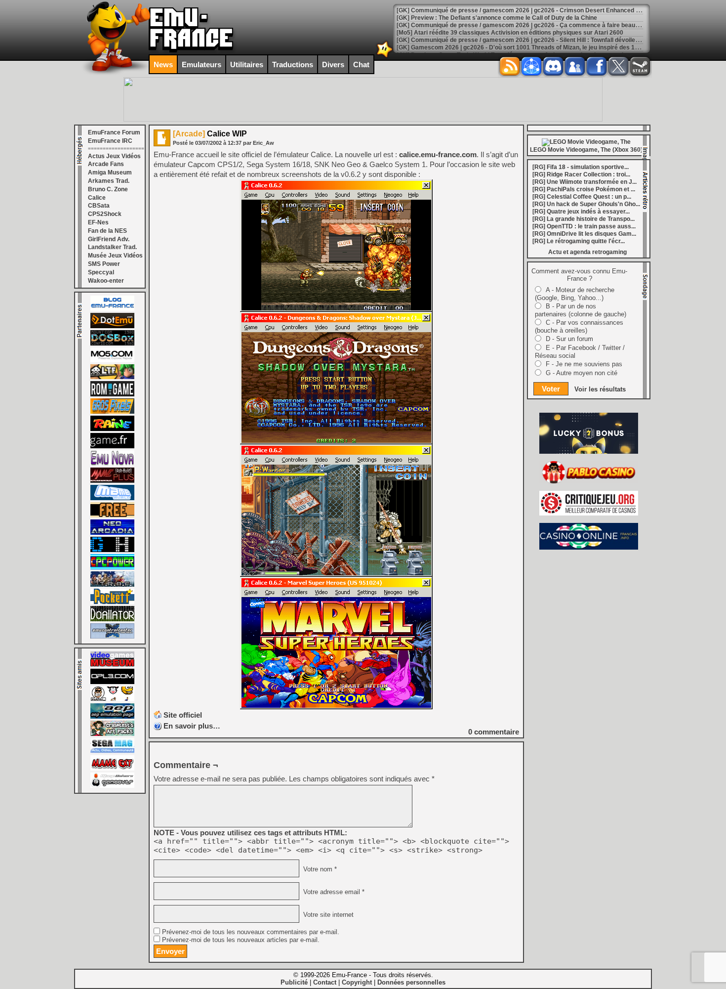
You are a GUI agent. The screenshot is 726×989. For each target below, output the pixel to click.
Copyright (357, 982)
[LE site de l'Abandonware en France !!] (112, 377)
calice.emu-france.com (438, 154)
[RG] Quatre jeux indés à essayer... (581, 211)
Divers (333, 64)
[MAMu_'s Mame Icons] (112, 699)
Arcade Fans (106, 164)
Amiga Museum (110, 172)
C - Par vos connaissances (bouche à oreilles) (579, 326)
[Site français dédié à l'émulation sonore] (112, 682)
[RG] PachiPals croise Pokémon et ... (583, 189)
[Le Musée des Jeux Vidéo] (112, 664)
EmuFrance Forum (114, 132)
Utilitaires (246, 64)
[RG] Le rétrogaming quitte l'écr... (578, 241)
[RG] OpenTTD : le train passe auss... (584, 226)
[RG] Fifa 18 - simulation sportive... (580, 167)
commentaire (493, 732)
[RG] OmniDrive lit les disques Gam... (584, 233)
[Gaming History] (112, 550)
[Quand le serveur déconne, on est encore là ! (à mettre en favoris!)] (112, 308)
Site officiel (182, 715)
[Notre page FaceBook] (596, 66)
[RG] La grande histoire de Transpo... (583, 218)
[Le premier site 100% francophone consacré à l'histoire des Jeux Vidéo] (112, 411)
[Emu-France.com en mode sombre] (385, 56)
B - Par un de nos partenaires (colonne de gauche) (580, 310)
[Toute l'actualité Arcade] (112, 532)
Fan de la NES (107, 230)
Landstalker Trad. (112, 247)
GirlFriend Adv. (108, 239)
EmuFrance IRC (110, 140)
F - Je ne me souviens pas (584, 364)
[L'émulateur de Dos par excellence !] (112, 343)
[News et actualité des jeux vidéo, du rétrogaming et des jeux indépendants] (112, 394)
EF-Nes (98, 222)
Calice (97, 197)
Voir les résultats (600, 389)
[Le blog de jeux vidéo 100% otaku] (112, 446)
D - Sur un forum (569, 339)
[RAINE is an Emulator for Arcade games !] (112, 429)
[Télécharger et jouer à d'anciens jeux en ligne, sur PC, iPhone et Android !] (112, 326)
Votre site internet (327, 914)
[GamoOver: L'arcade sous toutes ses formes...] (112, 785)
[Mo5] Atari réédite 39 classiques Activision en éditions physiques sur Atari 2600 (510, 32)
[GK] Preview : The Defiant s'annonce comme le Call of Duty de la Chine (497, 17)
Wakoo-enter (106, 280)
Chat (361, 64)
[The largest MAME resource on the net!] (112, 498)
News (163, 64)
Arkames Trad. (108, 180)
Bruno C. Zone (108, 189)
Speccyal (101, 272)
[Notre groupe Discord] (553, 66)
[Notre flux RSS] (510, 66)
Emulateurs (201, 64)
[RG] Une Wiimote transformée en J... (584, 181)
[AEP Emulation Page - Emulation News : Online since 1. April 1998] (112, 716)
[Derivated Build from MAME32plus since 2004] (112, 480)
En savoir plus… (191, 726)
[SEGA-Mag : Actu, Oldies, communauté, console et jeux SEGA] (112, 751)
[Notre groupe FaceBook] (575, 66)
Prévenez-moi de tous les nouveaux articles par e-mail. (241, 940)
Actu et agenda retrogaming (587, 252)
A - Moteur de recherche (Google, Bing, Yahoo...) (574, 293)
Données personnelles (411, 982)
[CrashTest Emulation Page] (112, 734)
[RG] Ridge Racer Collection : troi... (581, 174)
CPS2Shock (104, 214)
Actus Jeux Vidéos (114, 156)
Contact (324, 982)
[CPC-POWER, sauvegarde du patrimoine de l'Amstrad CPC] (112, 567)
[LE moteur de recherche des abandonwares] (112, 515)
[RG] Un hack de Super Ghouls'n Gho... (586, 204)
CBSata (99, 205)
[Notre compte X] (618, 66)
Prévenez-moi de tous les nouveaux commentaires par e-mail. (250, 932)
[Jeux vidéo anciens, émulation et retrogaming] (112, 463)
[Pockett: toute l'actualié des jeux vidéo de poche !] (112, 602)
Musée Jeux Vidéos (115, 255)
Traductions (292, 64)
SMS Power (104, 263)
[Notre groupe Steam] (640, 66)
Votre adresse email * (332, 892)
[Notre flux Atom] (531, 66)
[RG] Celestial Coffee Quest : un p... (581, 196)
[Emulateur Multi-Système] (112, 619)
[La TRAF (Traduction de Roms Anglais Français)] (112, 584)
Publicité (294, 982)
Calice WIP (210, 133)
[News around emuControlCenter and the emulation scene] (112, 636)
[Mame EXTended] (112, 768)
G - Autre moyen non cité (581, 373)
